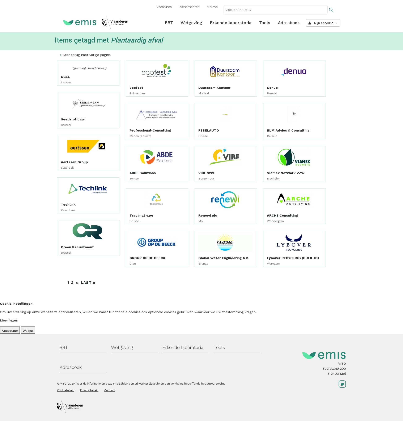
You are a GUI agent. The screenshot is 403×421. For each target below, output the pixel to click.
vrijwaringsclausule (147, 383)
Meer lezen (9, 320)
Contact (109, 390)
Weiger (28, 331)
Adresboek (289, 22)
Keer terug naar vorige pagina (87, 55)
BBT (169, 22)
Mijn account (322, 23)
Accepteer (10, 331)
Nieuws (212, 7)
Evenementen (189, 7)
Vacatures (164, 7)
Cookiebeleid (65, 390)
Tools (264, 22)
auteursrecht (215, 383)
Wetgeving (191, 22)
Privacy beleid (89, 390)
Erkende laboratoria (230, 22)
